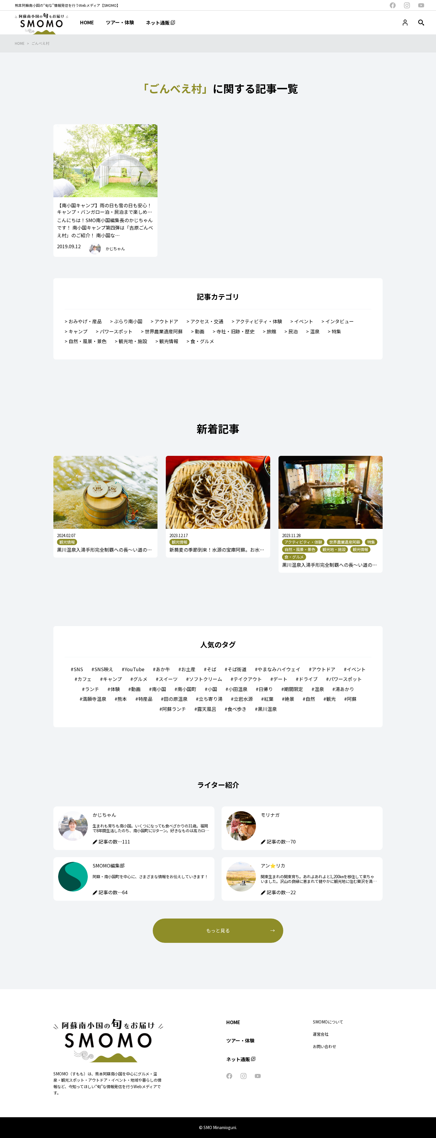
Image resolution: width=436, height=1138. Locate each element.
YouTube (134, 669)
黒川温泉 (267, 708)
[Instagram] (407, 5)
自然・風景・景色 (87, 341)
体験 (115, 689)
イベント (303, 321)
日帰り (266, 689)
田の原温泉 (175, 698)
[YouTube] (421, 5)
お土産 (188, 669)
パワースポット (116, 331)
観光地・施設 (133, 341)
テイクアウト (247, 678)
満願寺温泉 (94, 698)
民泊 (293, 331)
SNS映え (103, 669)
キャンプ (78, 331)
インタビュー (339, 321)
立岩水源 (243, 698)
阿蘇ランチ (174, 708)
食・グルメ (202, 341)
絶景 (289, 698)
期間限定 (293, 689)
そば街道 (236, 669)
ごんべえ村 (40, 43)
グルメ (140, 678)
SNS (78, 669)
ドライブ (308, 678)
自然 (310, 698)
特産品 (145, 698)
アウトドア (166, 321)
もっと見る (218, 930)
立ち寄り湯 (210, 698)
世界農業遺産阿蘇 (164, 331)
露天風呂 (206, 708)
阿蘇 (352, 698)
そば (211, 669)
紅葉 (268, 698)
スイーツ (168, 678)
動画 (199, 331)
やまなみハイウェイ (279, 669)
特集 (336, 331)
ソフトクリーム (205, 678)
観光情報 (168, 341)
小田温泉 (237, 689)
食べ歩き (236, 708)
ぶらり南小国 (128, 321)
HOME (20, 43)
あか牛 (163, 669)
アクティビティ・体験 (258, 321)
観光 (331, 698)
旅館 (271, 331)
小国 (212, 689)
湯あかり (344, 689)
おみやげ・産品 (85, 321)
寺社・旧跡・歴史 (235, 331)
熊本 (122, 698)
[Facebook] (393, 5)
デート (280, 678)
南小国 (159, 689)
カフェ (84, 678)
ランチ (92, 689)
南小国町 (186, 689)
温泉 (314, 331)
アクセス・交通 (206, 321)
